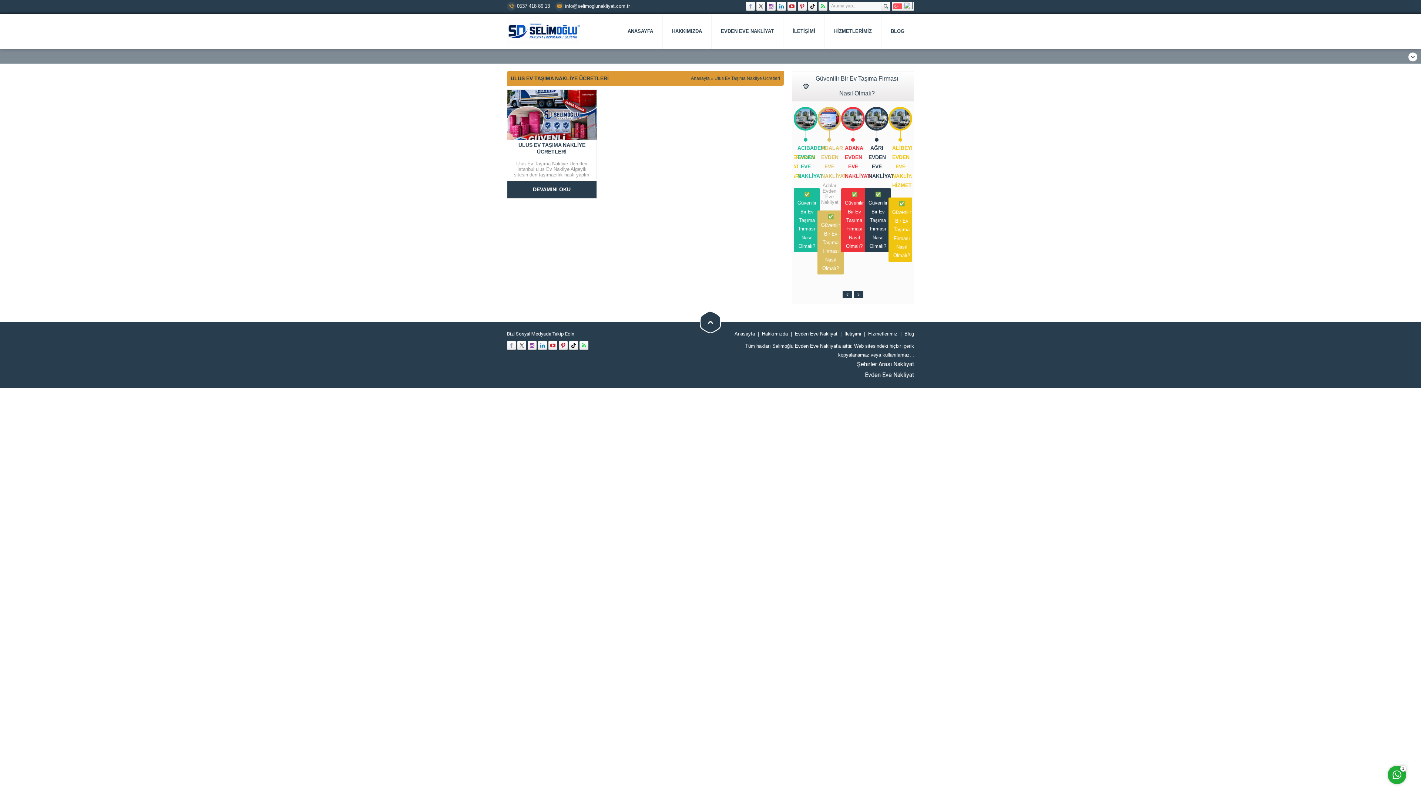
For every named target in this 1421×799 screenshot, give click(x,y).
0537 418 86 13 (533, 6)
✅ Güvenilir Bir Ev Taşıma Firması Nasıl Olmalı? (806, 220)
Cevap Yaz (1351, 723)
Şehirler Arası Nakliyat (885, 364)
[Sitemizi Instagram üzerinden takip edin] (771, 6)
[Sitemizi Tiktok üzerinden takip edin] (812, 6)
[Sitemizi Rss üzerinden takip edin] (823, 6)
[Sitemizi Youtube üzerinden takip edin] (791, 6)
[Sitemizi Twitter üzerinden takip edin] (760, 6)
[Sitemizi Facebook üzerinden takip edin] (750, 6)
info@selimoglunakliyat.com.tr (597, 6)
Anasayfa (700, 78)
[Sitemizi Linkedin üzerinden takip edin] (781, 6)
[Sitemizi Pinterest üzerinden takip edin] (802, 6)
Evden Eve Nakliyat (889, 374)
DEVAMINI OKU (552, 189)
